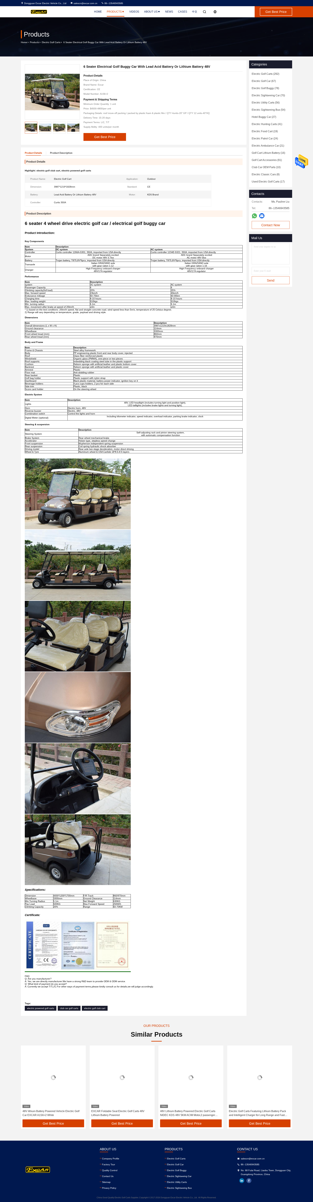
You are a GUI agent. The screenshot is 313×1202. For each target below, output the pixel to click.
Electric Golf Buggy (176, 1170)
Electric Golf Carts (51, 42)
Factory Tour (108, 1164)
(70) (268, 95)
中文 (194, 11)
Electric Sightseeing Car (179, 1176)
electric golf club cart (94, 1008)
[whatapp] (254, 216)
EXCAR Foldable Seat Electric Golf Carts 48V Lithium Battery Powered (49, 1113)
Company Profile (110, 1158)
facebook (248, 1180)
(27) (264, 117)
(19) (265, 131)
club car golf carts (69, 1008)
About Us (151, 11)
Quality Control (109, 1170)
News (169, 11)
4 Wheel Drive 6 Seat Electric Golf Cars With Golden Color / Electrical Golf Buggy (259, 1113)
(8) (266, 174)
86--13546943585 (113, 3)
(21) (268, 145)
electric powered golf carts (40, 1008)
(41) (267, 124)
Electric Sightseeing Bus (179, 1188)
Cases (182, 11)
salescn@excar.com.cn (85, 3)
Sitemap (106, 1182)
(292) (265, 73)
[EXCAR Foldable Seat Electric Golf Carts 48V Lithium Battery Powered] (53, 1077)
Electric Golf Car (175, 1164)
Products (114, 11)
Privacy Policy (109, 1188)
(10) (266, 167)
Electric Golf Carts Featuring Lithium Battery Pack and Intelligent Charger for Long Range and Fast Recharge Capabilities (188, 1113)
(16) (268, 152)
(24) (265, 138)
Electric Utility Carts (177, 1182)
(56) (266, 102)
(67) (264, 81)
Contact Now (270, 225)
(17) (268, 181)
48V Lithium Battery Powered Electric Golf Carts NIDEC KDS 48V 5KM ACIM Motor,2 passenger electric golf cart (119, 1113)
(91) (267, 160)
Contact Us (107, 1176)
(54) (268, 109)
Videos (134, 11)
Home (98, 11)
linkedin (241, 1180)
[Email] (262, 216)
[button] (77, 127)
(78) (265, 88)
